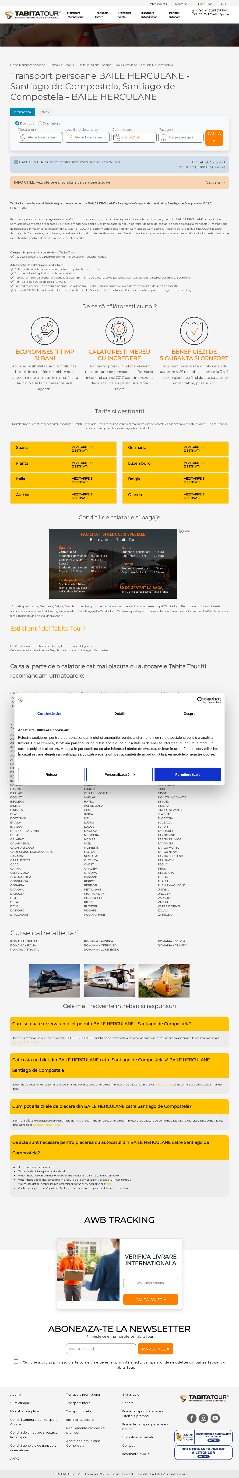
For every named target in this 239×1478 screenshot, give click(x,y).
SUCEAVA (165, 822)
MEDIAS (89, 839)
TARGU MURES (168, 847)
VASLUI (163, 902)
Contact (128, 1445)
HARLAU (90, 797)
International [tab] (23, 112)
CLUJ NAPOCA (20, 877)
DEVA (14, 906)
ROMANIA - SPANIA (24, 941)
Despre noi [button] (183, 4)
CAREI (14, 864)
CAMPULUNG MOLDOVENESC (31, 851)
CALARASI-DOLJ (22, 847)
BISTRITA (16, 810)
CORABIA (17, 885)
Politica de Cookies (175, 1474)
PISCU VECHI (93, 898)
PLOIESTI (90, 906)
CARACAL (17, 856)
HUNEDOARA (93, 805)
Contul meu (208, 4)
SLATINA (164, 814)
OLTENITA (91, 860)
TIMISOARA (166, 872)
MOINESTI (91, 847)
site (171, 1038)
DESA (14, 902)
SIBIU (161, 789)
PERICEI (89, 881)
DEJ (13, 898)
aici (108, 1184)
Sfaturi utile (130, 1395)
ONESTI (89, 864)
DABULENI (17, 893)
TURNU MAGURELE (171, 885)
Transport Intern (102, 15)
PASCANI (90, 877)
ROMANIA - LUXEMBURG (102, 949)
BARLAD (16, 793)
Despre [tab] (190, 713)
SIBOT (162, 793)
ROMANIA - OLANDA (172, 945)
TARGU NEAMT (168, 851)
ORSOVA (90, 872)
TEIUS (162, 868)
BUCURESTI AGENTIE (25, 831)
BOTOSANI (18, 818)
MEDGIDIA (91, 835)
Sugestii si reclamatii (138, 1437)
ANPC (14, 1458)
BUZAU (15, 835)
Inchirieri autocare (174, 15)
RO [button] (223, 4)
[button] (181, 137)
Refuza (51, 774)
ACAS (14, 734)
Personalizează (117, 774)
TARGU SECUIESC (170, 856)
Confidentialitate (149, 1474)
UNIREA (163, 889)
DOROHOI (17, 910)
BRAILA (15, 822)
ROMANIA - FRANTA (24, 949)
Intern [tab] (45, 112)
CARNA (15, 868)
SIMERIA (163, 805)
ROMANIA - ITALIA (23, 945)
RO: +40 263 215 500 (213, 10)
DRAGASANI (19, 914)
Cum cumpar (20, 1403)
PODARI (90, 910)
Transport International (83, 1395)
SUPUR (163, 826)
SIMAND (163, 801)
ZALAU (163, 910)
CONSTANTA (19, 881)
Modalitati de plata (24, 1411)
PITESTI (89, 902)
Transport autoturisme (149, 15)
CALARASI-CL (20, 843)
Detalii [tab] (119, 713)
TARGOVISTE (167, 835)
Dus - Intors (51, 123)
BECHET (16, 797)
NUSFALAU (91, 856)
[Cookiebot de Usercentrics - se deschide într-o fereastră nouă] (200, 700)
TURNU (163, 881)
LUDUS (89, 822)
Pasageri (165, 130)
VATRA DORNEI (169, 906)
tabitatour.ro (163, 1084)
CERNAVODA (19, 872)
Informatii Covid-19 (136, 1454)
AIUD (14, 743)
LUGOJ (89, 826)
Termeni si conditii (124, 1474)
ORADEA (90, 868)
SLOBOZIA (165, 818)
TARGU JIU (165, 843)
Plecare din (27, 130)
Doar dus (27, 123)
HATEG (89, 801)
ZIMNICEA (165, 914)
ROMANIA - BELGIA (171, 941)
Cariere (128, 1403)
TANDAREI (165, 831)
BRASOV (16, 826)
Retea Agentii (159, 4)
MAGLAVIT (91, 831)
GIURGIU (90, 789)
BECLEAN (17, 801)
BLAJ (14, 814)
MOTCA (89, 851)
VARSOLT (164, 898)
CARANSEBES (20, 860)
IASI (86, 818)
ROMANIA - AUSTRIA (98, 941)
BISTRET (16, 805)
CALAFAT (17, 839)
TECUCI (163, 864)
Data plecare (122, 130)
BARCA (15, 789)
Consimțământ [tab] (49, 713)
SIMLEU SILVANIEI (170, 810)
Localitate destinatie (81, 130)
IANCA (88, 814)
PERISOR (90, 885)
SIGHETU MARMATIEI (172, 797)
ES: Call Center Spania (214, 14)
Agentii (15, 1395)
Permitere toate (187, 774)
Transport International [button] (75, 15)
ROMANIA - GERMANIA (100, 945)
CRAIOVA (17, 889)
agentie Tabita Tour (26, 1042)
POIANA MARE (94, 914)
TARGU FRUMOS (169, 839)
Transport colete (124, 15)
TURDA (163, 877)
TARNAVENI (166, 860)
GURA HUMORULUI (97, 793)
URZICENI (164, 893)
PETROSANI (92, 889)
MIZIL (87, 843)
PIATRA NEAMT (95, 893)
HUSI (87, 810)
